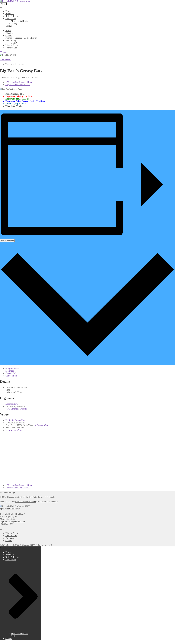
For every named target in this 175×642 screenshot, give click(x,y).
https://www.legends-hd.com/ (12, 521)
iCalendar (9, 371)
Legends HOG (11, 404)
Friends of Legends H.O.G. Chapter (21, 38)
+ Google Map (41, 425)
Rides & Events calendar (25, 501)
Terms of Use (11, 48)
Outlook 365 (10, 373)
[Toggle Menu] (1, 7)
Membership (10, 18)
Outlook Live (11, 376)
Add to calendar (7, 241)
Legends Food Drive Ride (17, 84)
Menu (5, 52)
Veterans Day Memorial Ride (18, 82)
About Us (9, 13)
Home (8, 11)
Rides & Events (12, 16)
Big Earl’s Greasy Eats (15, 420)
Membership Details (19, 21)
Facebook (9, 538)
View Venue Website (14, 430)
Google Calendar (12, 368)
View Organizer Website (16, 409)
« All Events (5, 59)
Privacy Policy (11, 45)
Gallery (14, 23)
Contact (8, 26)
